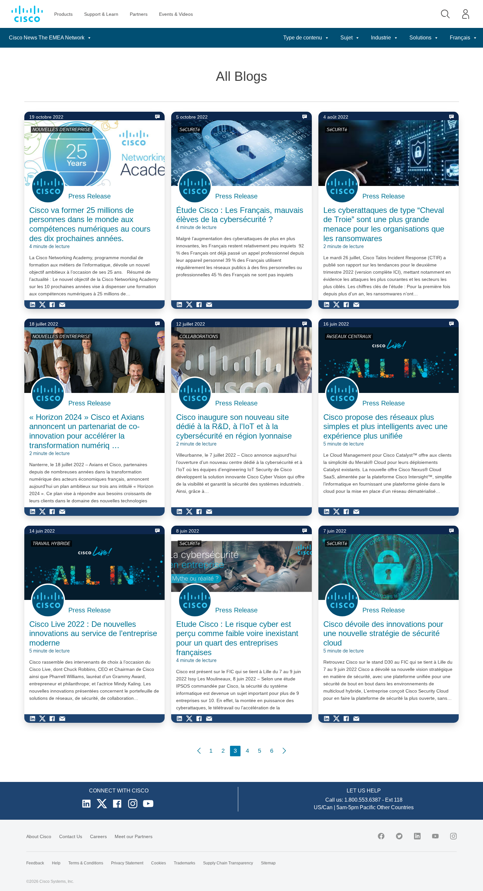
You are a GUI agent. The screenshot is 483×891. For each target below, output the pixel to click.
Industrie (381, 37)
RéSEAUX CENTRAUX (349, 336)
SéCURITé (189, 129)
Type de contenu (302, 37)
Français (460, 37)
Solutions (420, 37)
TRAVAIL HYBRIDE (51, 543)
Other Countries (395, 807)
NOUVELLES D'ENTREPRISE (62, 129)
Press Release (89, 196)
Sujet (346, 37)
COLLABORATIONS (198, 336)
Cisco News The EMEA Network (46, 37)
